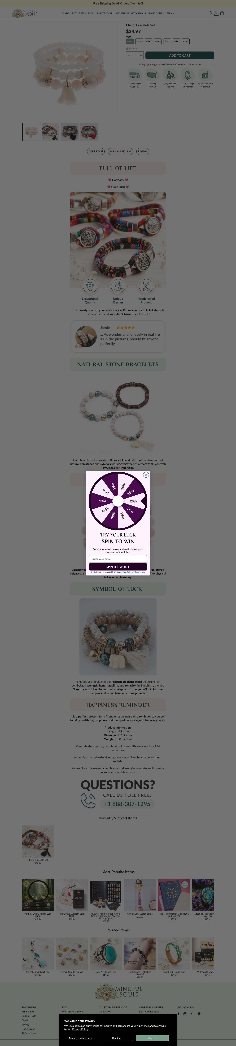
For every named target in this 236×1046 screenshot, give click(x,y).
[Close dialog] (146, 475)
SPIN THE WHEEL (118, 567)
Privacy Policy (80, 1029)
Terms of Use (139, 572)
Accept (152, 1037)
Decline (116, 1037)
